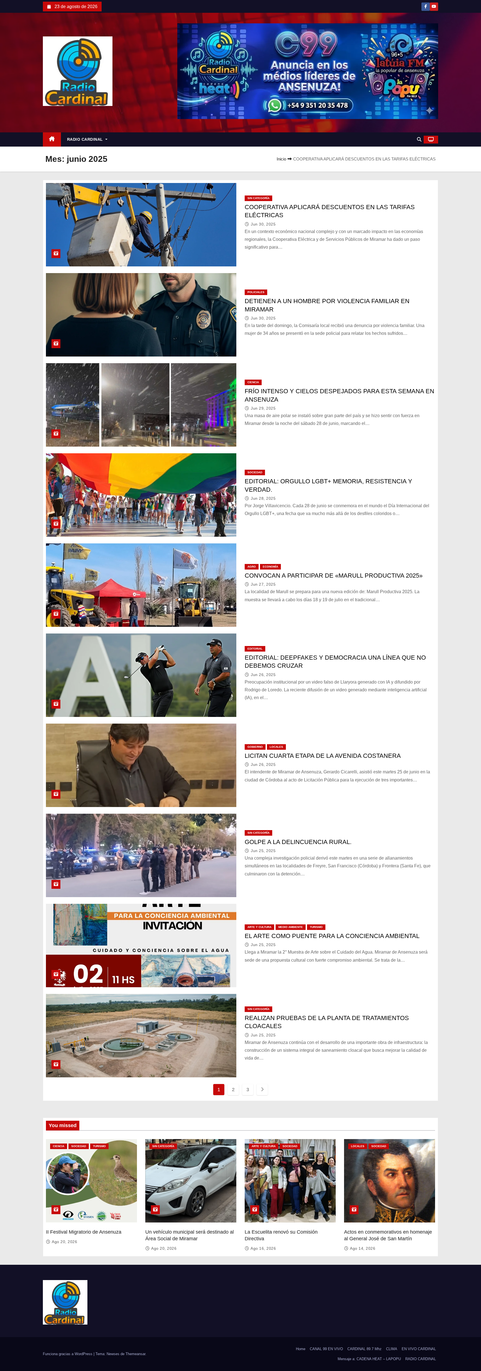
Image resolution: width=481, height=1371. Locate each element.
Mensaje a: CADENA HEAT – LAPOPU (369, 1359)
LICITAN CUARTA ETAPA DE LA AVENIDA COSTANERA (323, 755)
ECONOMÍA (270, 566)
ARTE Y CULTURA (259, 927)
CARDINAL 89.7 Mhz (364, 1349)
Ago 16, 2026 (263, 1248)
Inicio (281, 159)
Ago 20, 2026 (64, 1241)
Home (300, 1349)
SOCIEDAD (254, 472)
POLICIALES (255, 292)
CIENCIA (253, 382)
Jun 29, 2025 (263, 408)
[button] (419, 139)
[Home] (52, 139)
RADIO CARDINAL (85, 139)
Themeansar (135, 1354)
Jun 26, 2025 (263, 674)
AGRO (251, 566)
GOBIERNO (255, 746)
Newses (113, 1354)
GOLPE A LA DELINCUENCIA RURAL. (298, 841)
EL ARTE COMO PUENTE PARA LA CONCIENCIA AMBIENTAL (332, 935)
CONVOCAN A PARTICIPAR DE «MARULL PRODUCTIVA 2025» (334, 575)
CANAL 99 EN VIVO (326, 1349)
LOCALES (276, 746)
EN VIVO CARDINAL (419, 1349)
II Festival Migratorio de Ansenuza (83, 1232)
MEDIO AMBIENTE (290, 927)
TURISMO (316, 927)
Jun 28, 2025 (263, 498)
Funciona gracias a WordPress (68, 1354)
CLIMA (391, 1349)
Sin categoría (258, 198)
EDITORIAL (254, 648)
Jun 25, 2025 (263, 850)
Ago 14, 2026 (362, 1248)
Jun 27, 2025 (263, 584)
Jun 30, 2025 (263, 224)
